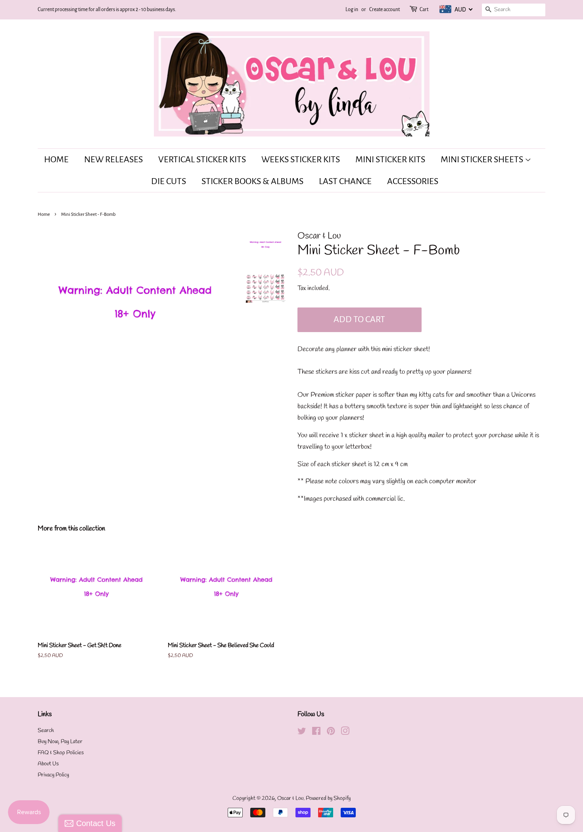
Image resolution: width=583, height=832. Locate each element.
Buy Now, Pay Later (60, 742)
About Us (48, 764)
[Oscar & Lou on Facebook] (316, 733)
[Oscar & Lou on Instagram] (345, 733)
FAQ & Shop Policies (61, 753)
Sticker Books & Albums (252, 181)
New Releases (113, 159)
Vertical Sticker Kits (202, 159)
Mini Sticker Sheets (483, 159)
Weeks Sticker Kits (300, 159)
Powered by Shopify (328, 798)
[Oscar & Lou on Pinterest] (330, 733)
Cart (424, 9)
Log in (351, 9)
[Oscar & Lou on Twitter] (301, 733)
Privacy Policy (53, 775)
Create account (384, 9)
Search (46, 730)
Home (56, 159)
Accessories (412, 181)
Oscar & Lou (290, 798)
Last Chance (345, 181)
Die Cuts (168, 181)
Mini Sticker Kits (390, 159)
